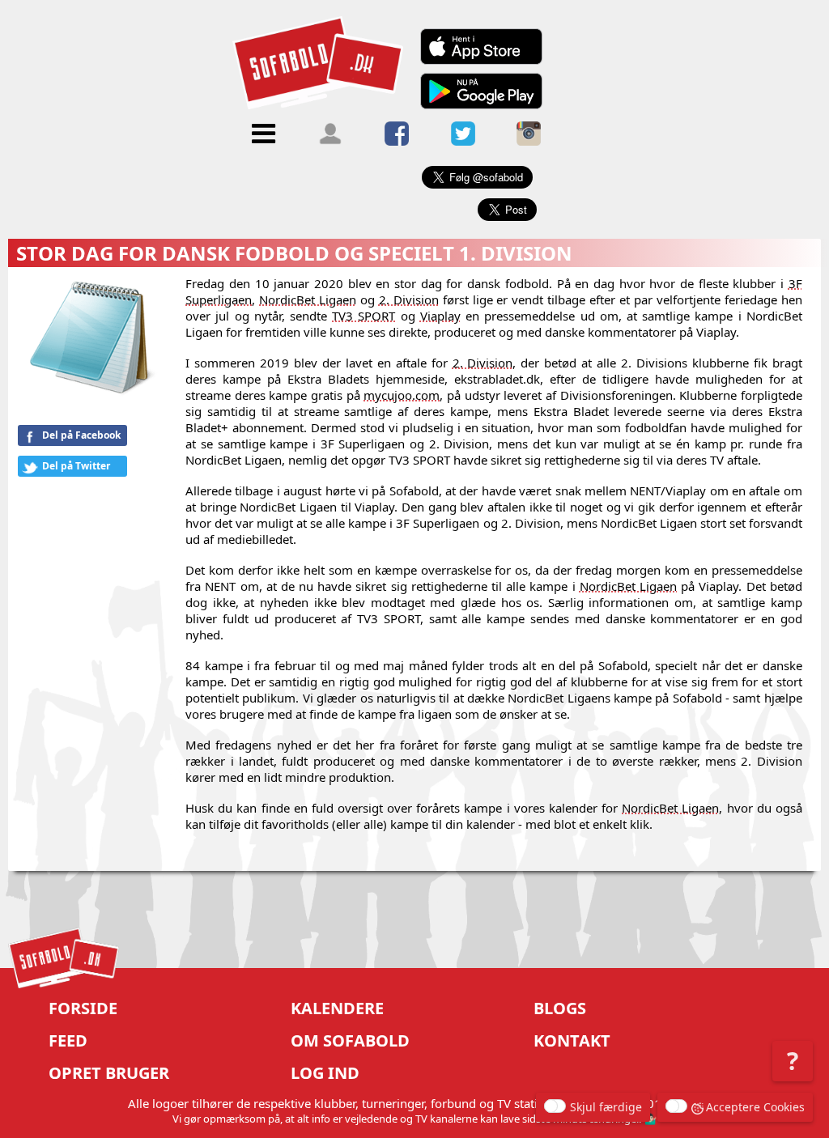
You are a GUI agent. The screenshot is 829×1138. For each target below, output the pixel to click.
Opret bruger (109, 1073)
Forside (83, 1008)
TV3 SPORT (363, 316)
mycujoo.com (401, 395)
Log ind (325, 1073)
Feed (68, 1040)
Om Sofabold (350, 1040)
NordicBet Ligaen (307, 299)
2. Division (409, 299)
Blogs (560, 1008)
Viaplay (440, 316)
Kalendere (337, 1008)
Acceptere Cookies (755, 1107)
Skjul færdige (606, 1107)
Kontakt (572, 1040)
